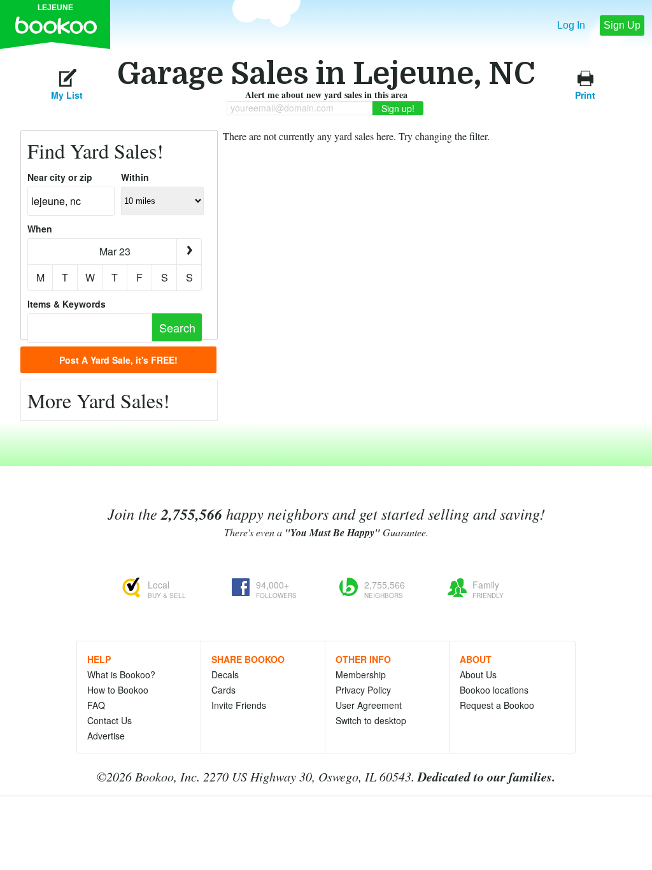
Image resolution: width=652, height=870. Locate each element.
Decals (225, 674)
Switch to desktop (371, 720)
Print (585, 93)
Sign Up (622, 25)
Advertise (106, 735)
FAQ (96, 705)
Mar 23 (115, 251)
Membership (361, 674)
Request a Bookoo (497, 705)
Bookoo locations (494, 689)
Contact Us (109, 720)
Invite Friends (238, 705)
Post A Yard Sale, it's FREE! (118, 359)
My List (67, 93)
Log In (571, 25)
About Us (478, 674)
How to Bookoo (117, 689)
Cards (223, 689)
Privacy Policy (363, 689)
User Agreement (369, 705)
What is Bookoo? (121, 674)
